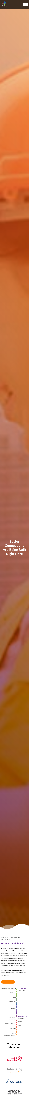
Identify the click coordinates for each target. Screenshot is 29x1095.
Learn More (8, 982)
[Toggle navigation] (25, 4)
